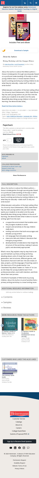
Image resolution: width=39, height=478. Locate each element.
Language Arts (27, 116)
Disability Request (19, 463)
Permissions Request (19, 460)
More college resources (9, 170)
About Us (19, 425)
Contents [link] (7, 296)
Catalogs (19, 422)
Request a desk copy (8, 168)
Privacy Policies (19, 468)
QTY (4, 140)
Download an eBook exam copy (11, 166)
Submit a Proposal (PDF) (19, 434)
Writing (35, 116)
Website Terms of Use (19, 466)
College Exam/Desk (19, 431)
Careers (19, 428)
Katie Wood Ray (9, 64)
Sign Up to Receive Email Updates (19, 441)
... (25, 101)
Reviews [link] (7, 307)
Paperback (5, 156)
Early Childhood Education (15, 116)
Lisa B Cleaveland (19, 64)
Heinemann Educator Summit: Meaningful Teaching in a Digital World (19, 9)
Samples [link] (7, 302)
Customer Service (19, 419)
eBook (4, 158)
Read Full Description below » (12, 106)
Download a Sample (21, 50)
